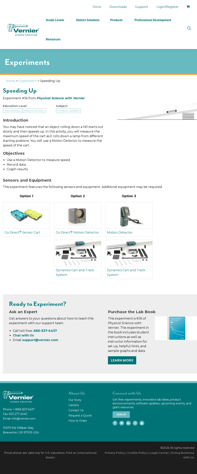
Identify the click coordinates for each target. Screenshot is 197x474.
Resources (53, 39)
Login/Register (167, 7)
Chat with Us (23, 335)
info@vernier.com (24, 418)
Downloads (118, 7)
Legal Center (159, 453)
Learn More (122, 360)
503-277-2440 (18, 414)
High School (12, 110)
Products (116, 20)
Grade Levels (55, 20)
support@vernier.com (40, 340)
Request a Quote (80, 415)
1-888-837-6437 (24, 409)
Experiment (27, 81)
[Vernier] (23, 30)
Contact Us (75, 410)
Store (97, 7)
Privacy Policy (115, 453)
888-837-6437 (45, 331)
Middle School (34, 110)
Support (141, 7)
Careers (73, 405)
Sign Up (121, 414)
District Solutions (87, 20)
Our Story (74, 400)
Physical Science (68, 110)
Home (10, 81)
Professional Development (152, 20)
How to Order (77, 420)
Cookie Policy (137, 453)
